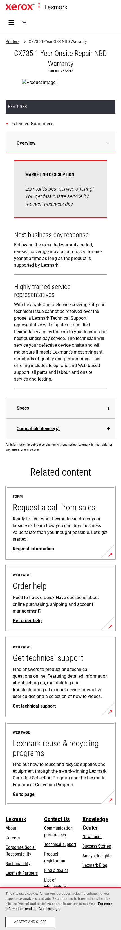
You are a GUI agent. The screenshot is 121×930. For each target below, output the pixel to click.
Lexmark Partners (22, 873)
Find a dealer (56, 870)
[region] (60, 908)
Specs (23, 408)
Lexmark (16, 819)
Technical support (60, 844)
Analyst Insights (96, 855)
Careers (13, 837)
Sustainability (18, 863)
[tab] (60, 143)
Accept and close (30, 922)
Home (71, 7)
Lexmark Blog (94, 865)
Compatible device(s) (38, 428)
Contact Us (57, 819)
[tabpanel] (60, 275)
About (11, 828)
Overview (26, 143)
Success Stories (96, 846)
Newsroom (92, 836)
